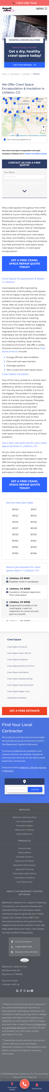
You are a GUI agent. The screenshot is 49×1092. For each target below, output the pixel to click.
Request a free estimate (26, 952)
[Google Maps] (17, 990)
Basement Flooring (24, 869)
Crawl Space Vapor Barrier (19, 653)
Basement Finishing (24, 830)
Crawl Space (14, 639)
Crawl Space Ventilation (18, 672)
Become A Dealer (10, 980)
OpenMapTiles (22, 135)
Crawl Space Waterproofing (19, 679)
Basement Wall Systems (24, 865)
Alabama (24, 767)
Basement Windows (24, 861)
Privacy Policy (41, 1074)
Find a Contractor (23, 942)
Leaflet (12, 135)
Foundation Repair (24, 825)
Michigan (9, 771)
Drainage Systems (24, 857)
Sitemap (32, 1077)
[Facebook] (20, 990)
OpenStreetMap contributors (37, 135)
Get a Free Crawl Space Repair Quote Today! (24, 264)
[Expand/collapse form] (24, 191)
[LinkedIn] (28, 990)
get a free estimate (25, 710)
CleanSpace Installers (17, 698)
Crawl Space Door (24, 882)
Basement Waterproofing (24, 817)
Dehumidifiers (24, 852)
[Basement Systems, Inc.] (24, 1084)
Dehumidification (24, 834)
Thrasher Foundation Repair (35, 154)
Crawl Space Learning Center (20, 685)
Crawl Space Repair (24, 821)
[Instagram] (24, 990)
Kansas (42, 767)
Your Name (9, 172)
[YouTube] (31, 990)
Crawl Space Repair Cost (18, 691)
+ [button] (43, 126)
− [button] (43, 130)
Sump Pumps (24, 848)
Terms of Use (20, 1077)
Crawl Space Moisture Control (20, 666)
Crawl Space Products (17, 647)
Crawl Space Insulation (17, 659)
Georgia (34, 767)
